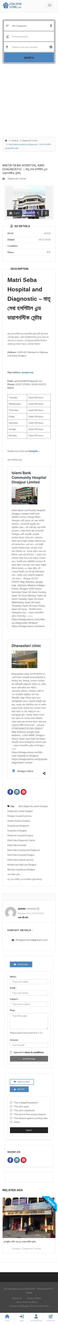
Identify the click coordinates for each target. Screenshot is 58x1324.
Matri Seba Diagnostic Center (21, 840)
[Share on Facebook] (10, 792)
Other (17, 1122)
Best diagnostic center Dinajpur (33, 806)
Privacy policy (34, 1298)
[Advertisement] (29, 101)
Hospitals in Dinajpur (17, 830)
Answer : (14, 1039)
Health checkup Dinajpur (18, 821)
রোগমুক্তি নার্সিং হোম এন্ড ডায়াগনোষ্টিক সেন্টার (19, 1241)
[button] (29, 419)
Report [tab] (21, 1089)
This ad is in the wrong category (30, 1114)
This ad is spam (21, 1106)
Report (29, 1130)
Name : (13, 976)
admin (21, 908)
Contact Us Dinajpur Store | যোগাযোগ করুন (29, 1306)
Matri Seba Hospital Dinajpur (21, 855)
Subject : (14, 999)
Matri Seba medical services (20, 859)
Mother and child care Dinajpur (21, 864)
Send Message (29, 1058)
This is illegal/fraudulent (26, 1102)
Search (29, 57)
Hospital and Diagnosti (18, 825)
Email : (13, 987)
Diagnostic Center (30, 140)
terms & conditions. (34, 1052)
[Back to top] (48, 1304)
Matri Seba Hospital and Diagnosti (23, 850)
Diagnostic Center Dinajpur (20, 811)
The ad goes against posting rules (31, 1118)
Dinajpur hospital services (19, 816)
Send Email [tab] (22, 964)
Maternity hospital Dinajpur (20, 835)
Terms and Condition (26, 1302)
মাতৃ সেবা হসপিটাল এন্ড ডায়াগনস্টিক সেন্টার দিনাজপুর (24, 879)
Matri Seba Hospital (16, 845)
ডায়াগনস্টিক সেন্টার (13, 874)
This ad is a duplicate (24, 1110)
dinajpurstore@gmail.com (31, 939)
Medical (14, 140)
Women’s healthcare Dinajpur (21, 869)
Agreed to (29, 1052)
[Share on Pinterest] (23, 792)
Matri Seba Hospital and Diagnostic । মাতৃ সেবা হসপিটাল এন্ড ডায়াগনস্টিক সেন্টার (25, 169)
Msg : (12, 1010)
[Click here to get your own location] (51, 47)
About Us (17, 1298)
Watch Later (23, 1082)
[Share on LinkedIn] (17, 792)
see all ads (23, 917)
